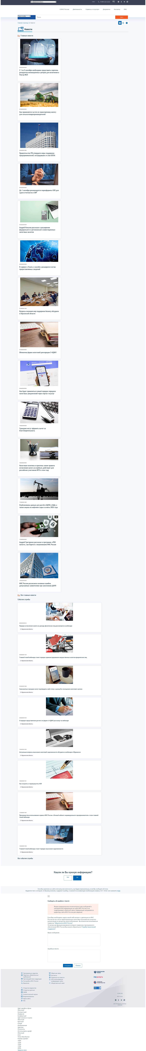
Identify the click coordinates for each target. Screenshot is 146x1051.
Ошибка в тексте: (53, 949)
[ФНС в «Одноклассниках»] (121, 2)
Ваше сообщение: (53, 933)
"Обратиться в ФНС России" (63, 923)
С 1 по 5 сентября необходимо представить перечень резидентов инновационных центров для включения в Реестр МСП (39, 72)
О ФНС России (64, 9)
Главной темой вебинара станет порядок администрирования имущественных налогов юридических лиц (53, 657)
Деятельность (77, 9)
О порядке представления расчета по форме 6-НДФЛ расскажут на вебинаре (44, 721)
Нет (68, 877)
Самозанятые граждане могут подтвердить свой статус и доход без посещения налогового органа (50, 689)
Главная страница (23, 23)
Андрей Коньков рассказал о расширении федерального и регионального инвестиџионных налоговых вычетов (37, 230)
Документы (106, 9)
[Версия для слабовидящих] (94, 2)
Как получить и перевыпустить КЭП (30, 784)
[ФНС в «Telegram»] (124, 2)
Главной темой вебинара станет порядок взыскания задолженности (41, 849)
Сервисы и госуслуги (92, 9)
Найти (121, 17)
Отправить (67, 966)
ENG (125, 9)
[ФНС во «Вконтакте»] (118, 2)
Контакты (117, 9)
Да (77, 877)
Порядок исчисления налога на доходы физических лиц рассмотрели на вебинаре (45, 626)
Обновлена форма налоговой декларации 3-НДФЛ (37, 353)
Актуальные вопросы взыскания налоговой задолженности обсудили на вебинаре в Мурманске (50, 752)
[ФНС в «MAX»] (127, 2)
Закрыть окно (22, 1050)
